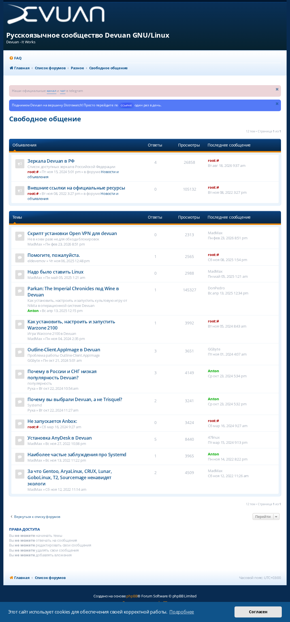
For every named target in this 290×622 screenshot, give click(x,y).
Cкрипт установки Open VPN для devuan (72, 233)
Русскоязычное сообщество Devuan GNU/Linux (87, 35)
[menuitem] (15, 58)
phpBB (131, 596)
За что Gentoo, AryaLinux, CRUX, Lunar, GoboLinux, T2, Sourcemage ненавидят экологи (69, 477)
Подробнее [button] (181, 612)
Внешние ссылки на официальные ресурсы (76, 188)
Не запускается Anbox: (52, 421)
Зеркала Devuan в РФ (50, 161)
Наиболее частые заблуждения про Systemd (76, 454)
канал (51, 90)
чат (62, 90)
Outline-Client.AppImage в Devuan (63, 349)
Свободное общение (45, 118)
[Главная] (60, 16)
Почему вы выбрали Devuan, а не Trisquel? (74, 399)
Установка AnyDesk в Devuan (59, 438)
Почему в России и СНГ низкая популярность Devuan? (61, 374)
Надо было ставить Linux (55, 272)
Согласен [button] (258, 611)
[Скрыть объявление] (277, 89)
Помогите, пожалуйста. (53, 255)
